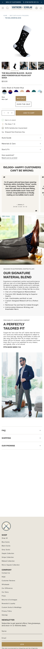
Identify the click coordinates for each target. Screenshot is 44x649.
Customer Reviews (8, 581)
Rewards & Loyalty (8, 603)
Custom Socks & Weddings (11, 607)
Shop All (5, 538)
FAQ (4, 430)
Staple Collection (8, 553)
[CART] (41, 7)
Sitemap (5, 615)
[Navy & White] (16, 91)
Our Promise (8, 445)
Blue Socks (6, 542)
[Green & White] (34, 91)
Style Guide (6, 138)
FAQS (3, 577)
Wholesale (5, 584)
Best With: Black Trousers (19, 15)
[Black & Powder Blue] (4, 91)
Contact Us (6, 573)
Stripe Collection (8, 557)
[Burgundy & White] (28, 91)
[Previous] (3, 2)
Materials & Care (8, 144)
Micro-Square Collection (11, 565)
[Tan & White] (22, 91)
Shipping (6, 438)
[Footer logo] (6, 526)
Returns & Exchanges (9, 600)
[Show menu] (3, 7)
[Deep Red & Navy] (10, 91)
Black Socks (6, 546)
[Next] (41, 2)
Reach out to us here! (9, 158)
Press (4, 596)
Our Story (5, 592)
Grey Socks (6, 550)
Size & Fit (5, 149)
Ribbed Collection (8, 561)
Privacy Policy (7, 611)
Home (5, 15)
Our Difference (7, 588)
